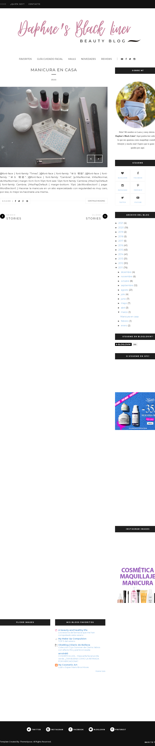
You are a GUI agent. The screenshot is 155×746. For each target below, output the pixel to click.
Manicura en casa (54, 69)
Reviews (106, 59)
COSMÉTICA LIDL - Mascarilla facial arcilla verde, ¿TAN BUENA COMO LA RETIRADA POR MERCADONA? (78, 658)
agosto (124, 290)
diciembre (126, 272)
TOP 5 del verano (66, 641)
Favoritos (25, 59)
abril (123, 307)
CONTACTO (34, 4)
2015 (120, 249)
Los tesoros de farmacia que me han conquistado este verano (76, 633)
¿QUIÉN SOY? (17, 4)
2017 (120, 241)
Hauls (72, 59)
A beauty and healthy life (72, 630)
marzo (124, 312)
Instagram (122, 190)
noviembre (126, 276)
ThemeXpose (26, 741)
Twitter (122, 202)
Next (98, 159)
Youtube (138, 202)
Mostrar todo (100, 671)
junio (123, 298)
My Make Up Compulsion (72, 638)
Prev (91, 159)
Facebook (138, 178)
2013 (120, 258)
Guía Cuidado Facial (50, 59)
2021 (120, 223)
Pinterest (138, 190)
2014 (120, 254)
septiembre (127, 285)
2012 (120, 263)
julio (123, 294)
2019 (120, 232)
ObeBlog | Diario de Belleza (74, 645)
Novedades (88, 59)
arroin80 (63, 653)
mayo (124, 303)
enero (124, 325)
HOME (3, 4)
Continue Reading (96, 201)
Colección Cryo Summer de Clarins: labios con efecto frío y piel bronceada (79, 648)
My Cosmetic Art (67, 664)
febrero (125, 321)
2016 (120, 245)
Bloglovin (122, 178)
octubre (125, 281)
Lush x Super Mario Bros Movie (73, 667)
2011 (120, 267)
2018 (121, 236)
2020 (121, 227)
